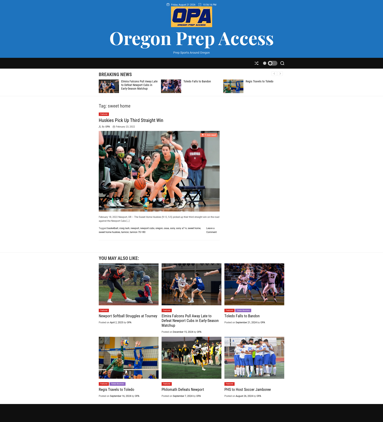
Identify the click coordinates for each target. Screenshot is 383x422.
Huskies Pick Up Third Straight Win (131, 120)
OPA (107, 127)
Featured (103, 114)
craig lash (124, 228)
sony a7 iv (181, 228)
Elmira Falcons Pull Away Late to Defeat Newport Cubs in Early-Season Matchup (190, 320)
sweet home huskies (109, 232)
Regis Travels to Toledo (197, 81)
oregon (159, 228)
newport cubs (147, 228)
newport (135, 228)
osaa (166, 228)
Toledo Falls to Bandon (135, 81)
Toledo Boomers (243, 310)
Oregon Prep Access (191, 38)
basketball (112, 228)
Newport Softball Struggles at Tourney (128, 316)
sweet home (194, 228)
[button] (280, 73)
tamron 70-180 (137, 232)
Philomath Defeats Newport (262, 81)
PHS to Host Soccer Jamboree (247, 389)
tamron (125, 232)
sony (172, 228)
